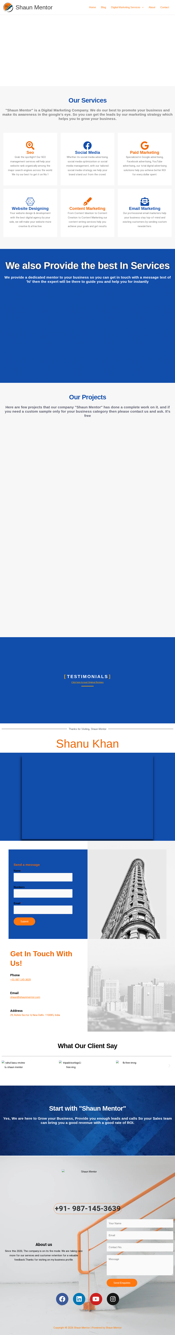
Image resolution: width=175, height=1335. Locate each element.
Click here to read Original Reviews (87, 682)
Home (92, 7)
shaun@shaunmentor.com (25, 997)
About (152, 7)
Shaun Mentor (34, 7)
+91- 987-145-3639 (88, 1208)
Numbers (19, 887)
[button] (142, 7)
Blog (103, 7)
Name (18, 870)
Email (18, 903)
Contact (164, 7)
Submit (24, 921)
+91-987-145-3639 (20, 979)
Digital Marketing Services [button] (125, 7)
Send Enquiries (121, 1282)
